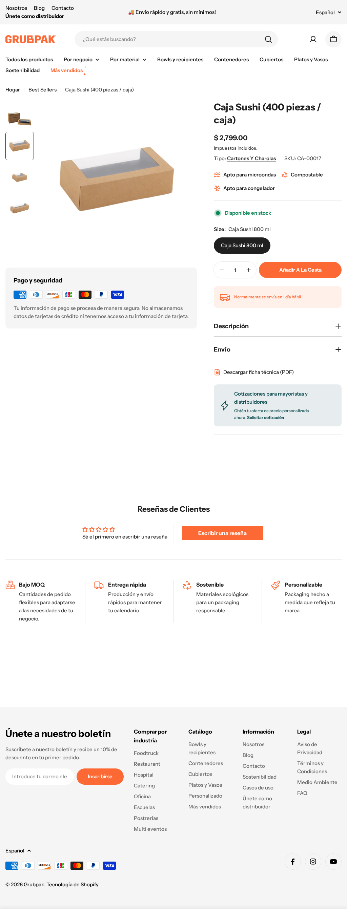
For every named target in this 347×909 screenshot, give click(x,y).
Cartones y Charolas (251, 158)
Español (325, 12)
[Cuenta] (313, 39)
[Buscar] (268, 39)
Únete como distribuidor (34, 16)
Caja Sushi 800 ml (242, 245)
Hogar (12, 89)
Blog (39, 8)
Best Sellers (42, 89)
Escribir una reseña (222, 533)
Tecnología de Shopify (72, 884)
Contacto (63, 8)
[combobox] (176, 39)
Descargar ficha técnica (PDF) (258, 372)
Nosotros (16, 8)
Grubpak (34, 884)
